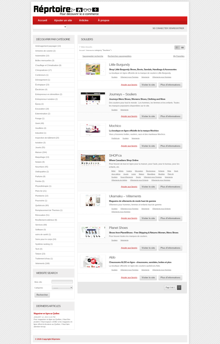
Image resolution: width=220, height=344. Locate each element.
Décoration (139, 171)
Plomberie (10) (41, 196)
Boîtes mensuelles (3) (44, 60)
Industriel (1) (40, 133)
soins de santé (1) (43, 234)
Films (169, 171)
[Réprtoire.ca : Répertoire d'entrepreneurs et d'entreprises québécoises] (67, 16)
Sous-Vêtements (126, 177)
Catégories (38, 288)
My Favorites (178, 56)
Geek (176, 171)
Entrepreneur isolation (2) (46, 99)
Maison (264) (41, 152)
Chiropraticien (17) (43, 70)
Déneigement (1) (42, 80)
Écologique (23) (42, 85)
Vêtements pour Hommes (161, 77)
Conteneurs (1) (41, 75)
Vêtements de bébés (119, 180)
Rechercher (42, 295)
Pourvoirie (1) (41, 201)
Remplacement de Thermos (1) (48, 210)
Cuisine (129, 171)
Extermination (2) (42, 114)
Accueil (42, 20)
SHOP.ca (115, 155)
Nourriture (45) (41, 167)
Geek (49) (39, 123)
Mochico (115, 126)
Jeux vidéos (115, 174)
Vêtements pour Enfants (139, 180)
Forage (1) (39, 118)
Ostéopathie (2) (42, 172)
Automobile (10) (42, 56)
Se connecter (160, 28)
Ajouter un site (63, 20)
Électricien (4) (41, 89)
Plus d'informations (170, 85)
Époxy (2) (39, 104)
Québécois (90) (42, 205)
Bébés (121, 171)
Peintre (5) (39, 181)
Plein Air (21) (41, 191)
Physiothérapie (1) (43, 186)
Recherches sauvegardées (119, 56)
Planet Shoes (118, 227)
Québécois (115, 138)
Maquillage (151, 174)
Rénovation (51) (42, 215)
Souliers (114, 77)
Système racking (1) (44, 244)
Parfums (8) (40, 176)
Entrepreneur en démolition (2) (48, 94)
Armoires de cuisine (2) (45, 51)
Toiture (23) (40, 254)
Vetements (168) (42, 263)
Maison (141, 174)
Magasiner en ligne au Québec (46, 313)
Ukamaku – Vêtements (125, 196)
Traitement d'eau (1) (44, 259)
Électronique (150, 171)
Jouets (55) (40, 147)
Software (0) (40, 230)
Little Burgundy (119, 64)
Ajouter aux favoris (129, 85)
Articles (83, 20)
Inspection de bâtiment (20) (47, 138)
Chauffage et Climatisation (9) (48, 65)
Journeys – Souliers (123, 94)
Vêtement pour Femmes (129, 77)
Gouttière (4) (40, 128)
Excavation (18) (42, 109)
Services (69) (41, 225)
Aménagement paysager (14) (48, 46)
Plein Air (171, 174)
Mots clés (38, 282)
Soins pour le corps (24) (45, 239)
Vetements (90, 50)
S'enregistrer (176, 28)
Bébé (113, 171)
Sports (138, 177)
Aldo (112, 257)
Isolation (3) (40, 143)
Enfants (161, 171)
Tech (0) (38, 249)
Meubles (161, 174)
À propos (103, 20)
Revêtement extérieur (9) (46, 220)
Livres (133, 174)
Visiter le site (148, 85)
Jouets (125, 174)
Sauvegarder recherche (92, 56)
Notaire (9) (40, 162)
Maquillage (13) (42, 157)
